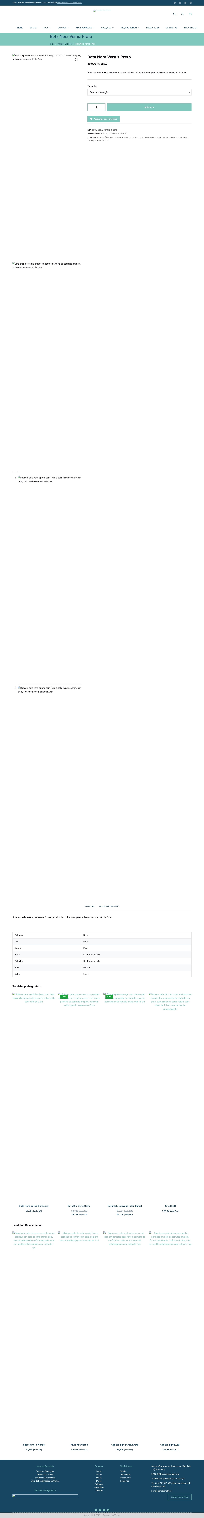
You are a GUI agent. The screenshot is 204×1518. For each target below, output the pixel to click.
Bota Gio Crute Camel (79, 1206)
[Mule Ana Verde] (79, 1335)
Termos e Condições (45, 1471)
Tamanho (92, 86)
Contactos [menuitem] (171, 28)
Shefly (123, 1471)
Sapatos (99, 1490)
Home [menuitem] (20, 28)
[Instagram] (180, 3)
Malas (99, 1478)
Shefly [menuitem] (33, 28)
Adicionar (149, 107)
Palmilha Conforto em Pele (173, 137)
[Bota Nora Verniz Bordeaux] (33, 1097)
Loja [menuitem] (45, 28)
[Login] (182, 14)
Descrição (89, 906)
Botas (104, 134)
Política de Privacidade (45, 1478)
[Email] (185, 3)
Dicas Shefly (125, 1478)
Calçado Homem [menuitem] (128, 28)
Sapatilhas (99, 1487)
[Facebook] (175, 3)
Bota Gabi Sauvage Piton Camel (125, 1206)
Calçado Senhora (117, 134)
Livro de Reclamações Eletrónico (45, 1481)
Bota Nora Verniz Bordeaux (34, 1206)
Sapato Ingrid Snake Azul (124, 1444)
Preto (90, 140)
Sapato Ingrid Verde (34, 1444)
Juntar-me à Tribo (179, 1497)
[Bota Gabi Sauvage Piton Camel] (124, 1097)
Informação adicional (109, 906)
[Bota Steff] (170, 1097)
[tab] (90, 906)
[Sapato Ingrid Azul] (170, 1335)
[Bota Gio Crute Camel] (79, 1097)
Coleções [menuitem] (106, 28)
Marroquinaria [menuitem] (84, 28)
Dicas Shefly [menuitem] (152, 28)
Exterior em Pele (123, 137)
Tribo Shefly (125, 1474)
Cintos (99, 1474)
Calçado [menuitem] (62, 28)
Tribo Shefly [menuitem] (190, 28)
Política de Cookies (45, 1474)
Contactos (124, 1481)
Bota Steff (170, 1206)
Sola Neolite (101, 140)
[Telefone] (191, 3)
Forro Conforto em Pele (145, 137)
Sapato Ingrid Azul (170, 1444)
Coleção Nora (106, 137)
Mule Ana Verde (79, 1444)
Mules (99, 1481)
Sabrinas (99, 1484)
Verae (117, 1515)
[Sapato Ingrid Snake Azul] (124, 1335)
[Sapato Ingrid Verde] (33, 1335)
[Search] (174, 14)
